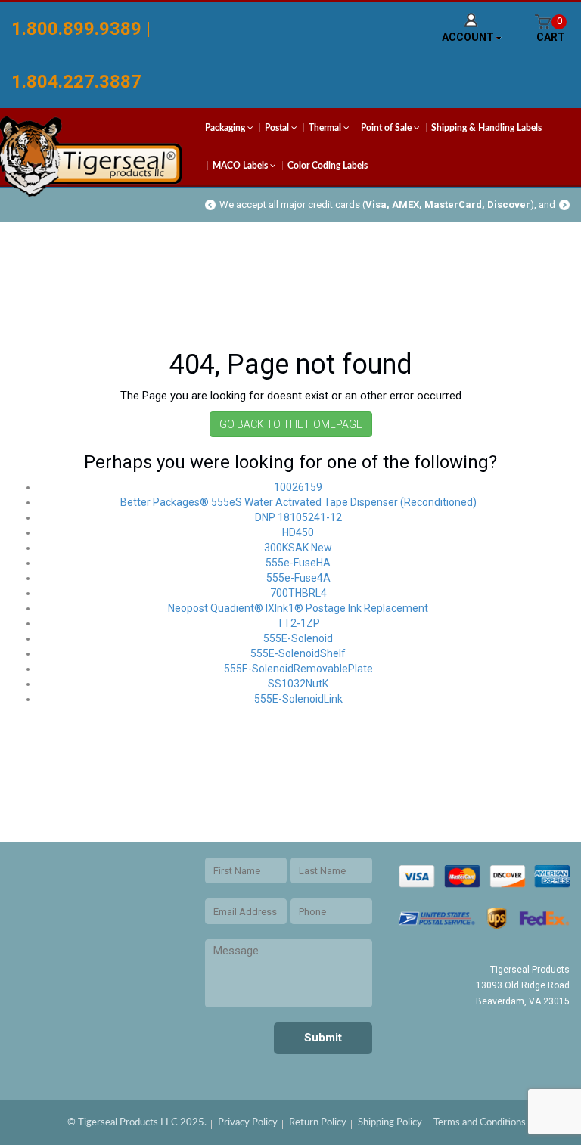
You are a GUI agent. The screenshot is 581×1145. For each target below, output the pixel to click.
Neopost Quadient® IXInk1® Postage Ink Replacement (298, 608)
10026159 (298, 487)
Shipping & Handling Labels (486, 127)
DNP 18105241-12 (298, 517)
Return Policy (317, 1123)
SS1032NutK (298, 684)
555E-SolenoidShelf (298, 653)
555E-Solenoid (298, 638)
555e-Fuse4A (298, 578)
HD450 (298, 532)
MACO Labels (241, 165)
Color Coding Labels (327, 165)
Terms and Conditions (479, 1123)
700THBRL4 (298, 593)
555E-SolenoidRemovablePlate (298, 668)
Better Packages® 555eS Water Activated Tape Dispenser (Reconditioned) (298, 502)
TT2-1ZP (298, 623)
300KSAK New (298, 547)
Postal (278, 127)
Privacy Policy (248, 1123)
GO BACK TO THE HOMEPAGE (290, 424)
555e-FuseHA (298, 563)
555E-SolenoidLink (298, 699)
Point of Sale (387, 127)
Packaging (226, 127)
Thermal (326, 127)
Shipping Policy (390, 1123)
